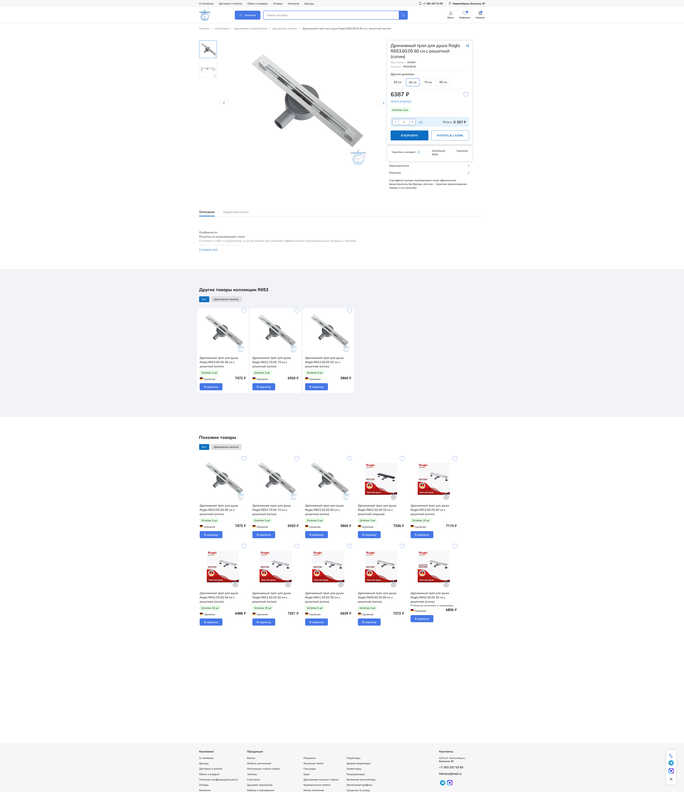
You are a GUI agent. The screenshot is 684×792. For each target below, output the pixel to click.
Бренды (309, 3)
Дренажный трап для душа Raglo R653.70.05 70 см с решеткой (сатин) (271, 362)
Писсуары (310, 768)
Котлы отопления (314, 790)
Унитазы (252, 774)
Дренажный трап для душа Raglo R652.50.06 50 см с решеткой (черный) (377, 510)
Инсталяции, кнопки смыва (263, 768)
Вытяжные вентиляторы (361, 779)
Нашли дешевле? (401, 101)
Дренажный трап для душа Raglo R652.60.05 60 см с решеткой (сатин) (430, 510)
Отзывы (278, 3)
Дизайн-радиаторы (358, 763)
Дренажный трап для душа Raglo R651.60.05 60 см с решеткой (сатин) (271, 597)
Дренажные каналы (285, 28)
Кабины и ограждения (260, 790)
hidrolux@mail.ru (450, 773)
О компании (206, 3)
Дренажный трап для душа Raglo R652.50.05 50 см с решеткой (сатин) (219, 597)
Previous (224, 102)
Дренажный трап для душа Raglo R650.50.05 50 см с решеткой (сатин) (430, 597)
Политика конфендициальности (218, 779)
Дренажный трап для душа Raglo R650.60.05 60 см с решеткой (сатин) (377, 597)
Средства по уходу (358, 790)
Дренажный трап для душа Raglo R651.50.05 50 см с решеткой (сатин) (324, 597)
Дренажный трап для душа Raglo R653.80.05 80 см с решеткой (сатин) (219, 362)
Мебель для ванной (259, 763)
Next (383, 102)
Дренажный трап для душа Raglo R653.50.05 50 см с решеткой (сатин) (324, 362)
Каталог (250, 15)
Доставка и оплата (230, 3)
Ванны (251, 758)
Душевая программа (260, 784)
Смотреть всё (208, 249)
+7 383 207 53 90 (451, 767)
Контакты (293, 3)
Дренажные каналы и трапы (321, 779)
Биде (307, 774)
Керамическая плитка (317, 784)
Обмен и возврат (257, 3)
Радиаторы (353, 758)
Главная (204, 28)
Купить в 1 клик (450, 135)
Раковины (310, 758)
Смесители (253, 779)
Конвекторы (354, 768)
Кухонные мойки (313, 763)
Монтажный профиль (359, 784)
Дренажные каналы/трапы (250, 28)
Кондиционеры (356, 774)
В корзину (409, 135)
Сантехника (221, 28)
